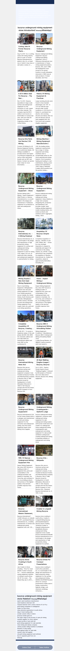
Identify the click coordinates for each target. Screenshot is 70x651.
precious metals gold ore (24, 616)
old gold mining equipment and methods (29, 634)
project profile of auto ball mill (26, 621)
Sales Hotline (44, 647)
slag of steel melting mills (24, 612)
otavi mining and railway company (27, 625)
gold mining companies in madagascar (28, 606)
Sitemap (19, 638)
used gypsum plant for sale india (26, 630)
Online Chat (26, 647)
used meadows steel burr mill (25, 603)
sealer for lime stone (23, 608)
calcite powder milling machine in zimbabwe (30, 627)
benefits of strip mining (24, 628)
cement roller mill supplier (24, 632)
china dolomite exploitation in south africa (29, 610)
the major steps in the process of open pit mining (31, 617)
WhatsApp (46, 30)
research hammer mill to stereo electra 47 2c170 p (32, 605)
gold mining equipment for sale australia (29, 623)
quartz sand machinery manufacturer (28, 601)
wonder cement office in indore (26, 614)
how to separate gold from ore (26, 636)
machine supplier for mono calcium (27, 619)
